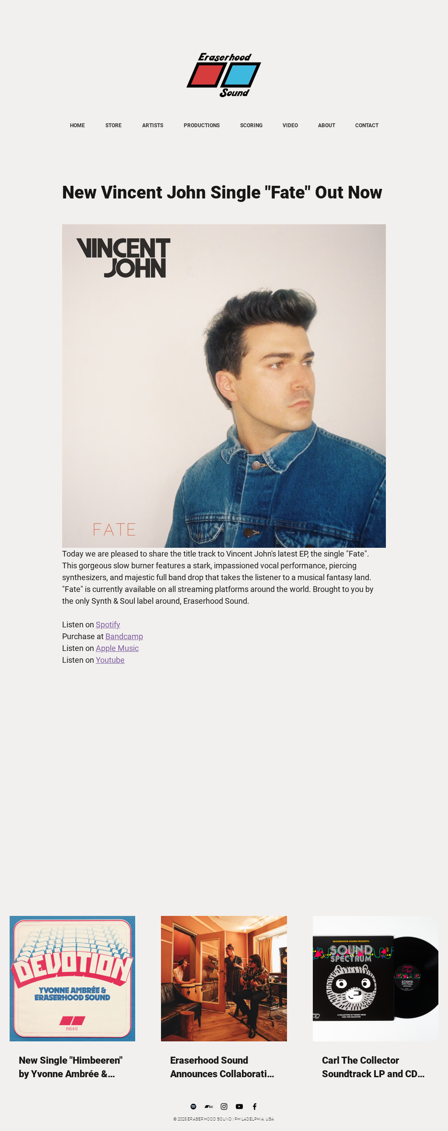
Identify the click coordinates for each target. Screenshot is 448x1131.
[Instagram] (224, 1106)
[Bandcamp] (208, 1106)
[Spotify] (193, 1106)
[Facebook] (254, 1106)
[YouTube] (239, 1106)
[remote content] (224, 750)
